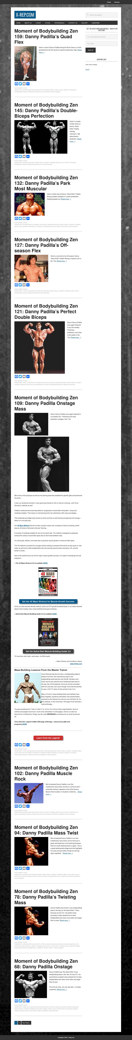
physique (39, 226)
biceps (52, 382)
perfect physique (70, 162)
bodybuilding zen (28, 90)
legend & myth (64, 946)
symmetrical (32, 948)
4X (27, 1007)
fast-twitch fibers (41, 1009)
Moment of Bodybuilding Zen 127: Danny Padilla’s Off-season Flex (46, 245)
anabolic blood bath (40, 224)
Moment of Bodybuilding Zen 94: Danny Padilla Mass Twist (46, 830)
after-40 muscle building (49, 944)
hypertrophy (60, 1009)
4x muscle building (35, 1007)
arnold (60, 944)
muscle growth (64, 753)
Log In (87, 69)
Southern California (51, 814)
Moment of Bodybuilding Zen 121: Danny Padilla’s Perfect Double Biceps (46, 311)
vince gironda (55, 92)
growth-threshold (29, 226)
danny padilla (50, 90)
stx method (47, 92)
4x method (30, 382)
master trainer (27, 876)
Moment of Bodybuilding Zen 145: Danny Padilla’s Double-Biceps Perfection (46, 110)
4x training (38, 382)
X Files (25, 88)
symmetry (43, 754)
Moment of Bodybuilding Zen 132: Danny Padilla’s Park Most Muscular (46, 183)
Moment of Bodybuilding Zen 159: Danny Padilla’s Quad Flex (46, 36)
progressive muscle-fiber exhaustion (27, 92)
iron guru (17, 876)
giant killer (59, 90)
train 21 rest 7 (48, 948)
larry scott (55, 946)
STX (41, 92)
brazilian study (40, 90)
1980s (24, 1007)
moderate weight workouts (49, 753)
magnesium (39, 384)
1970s (24, 291)
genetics (23, 384)
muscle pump (68, 812)
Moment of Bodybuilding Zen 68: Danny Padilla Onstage (46, 963)
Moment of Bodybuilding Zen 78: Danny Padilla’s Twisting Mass (46, 897)
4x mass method (28, 224)
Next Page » (26, 1023)
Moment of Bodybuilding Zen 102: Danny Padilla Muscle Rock (46, 773)
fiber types (67, 874)
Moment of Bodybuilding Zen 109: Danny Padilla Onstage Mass (46, 403)
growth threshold (70, 90)
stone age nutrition (21, 948)
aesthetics (45, 382)
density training (50, 162)
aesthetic (41, 751)
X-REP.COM (25, 14)
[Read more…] (66, 199)
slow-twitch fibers (35, 1010)
